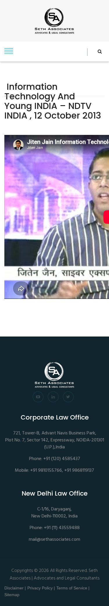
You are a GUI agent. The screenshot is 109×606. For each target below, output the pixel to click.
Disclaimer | (15, 588)
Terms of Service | (73, 588)
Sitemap (11, 594)
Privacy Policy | (41, 588)
